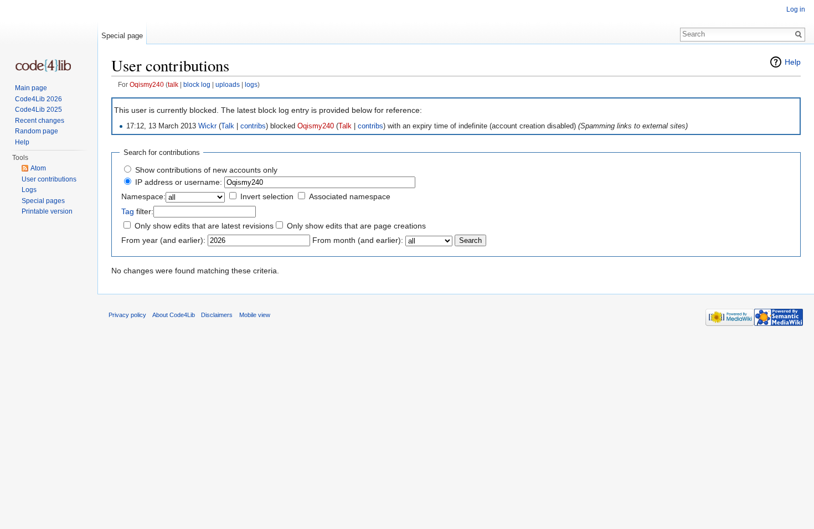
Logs (29, 190)
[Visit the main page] (43, 65)
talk (173, 84)
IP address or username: (178, 182)
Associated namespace (349, 196)
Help (793, 62)
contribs (253, 126)
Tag (127, 211)
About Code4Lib (173, 315)
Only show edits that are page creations (356, 225)
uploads (227, 84)
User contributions (49, 179)
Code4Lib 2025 (38, 109)
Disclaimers (217, 315)
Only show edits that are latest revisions (204, 225)
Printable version (47, 211)
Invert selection (266, 196)
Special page (122, 36)
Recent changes (39, 121)
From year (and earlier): (163, 240)
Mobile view (254, 315)
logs (251, 84)
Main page (31, 88)
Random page (36, 131)
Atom (38, 168)
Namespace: (143, 196)
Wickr (207, 126)
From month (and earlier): (357, 240)
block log (196, 84)
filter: (137, 211)
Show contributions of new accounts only (206, 169)
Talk (227, 126)
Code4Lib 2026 (38, 99)
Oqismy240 (147, 84)
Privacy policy (127, 315)
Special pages (43, 201)
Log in (795, 9)
